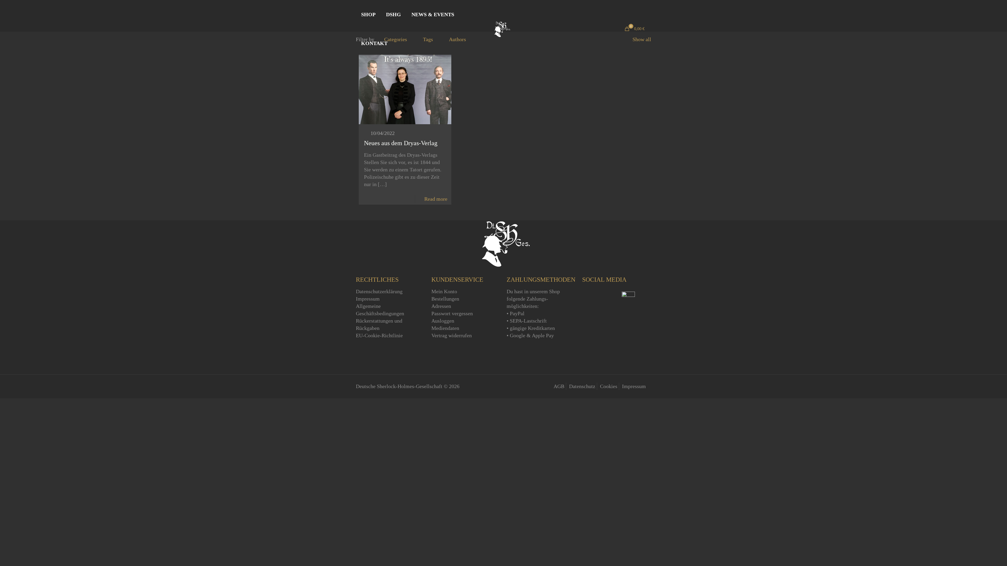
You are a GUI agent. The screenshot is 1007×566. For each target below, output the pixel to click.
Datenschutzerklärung (379, 291)
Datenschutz (582, 386)
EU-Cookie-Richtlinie (379, 335)
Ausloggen (442, 321)
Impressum (368, 299)
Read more (435, 199)
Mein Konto (444, 291)
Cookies (608, 386)
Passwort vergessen (452, 313)
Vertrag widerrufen (451, 335)
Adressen (441, 306)
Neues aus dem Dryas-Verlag (400, 143)
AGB (559, 386)
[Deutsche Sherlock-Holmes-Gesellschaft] (501, 28)
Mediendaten (445, 328)
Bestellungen (445, 299)
